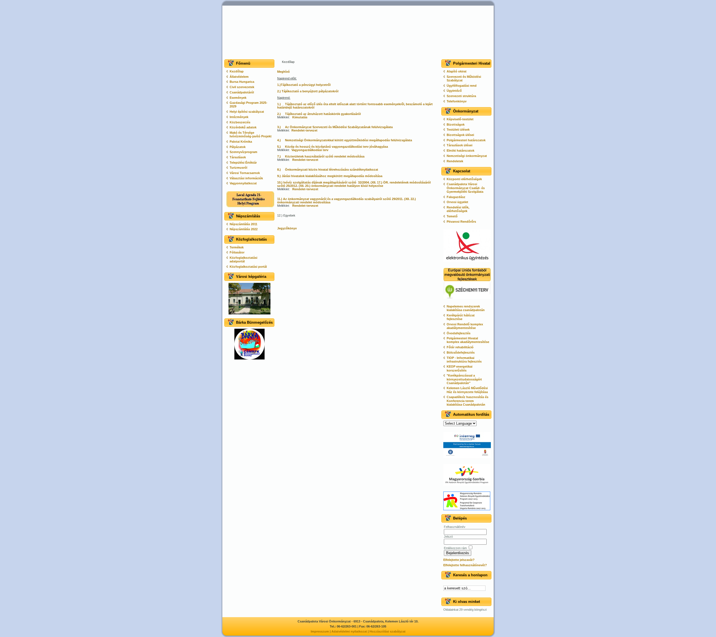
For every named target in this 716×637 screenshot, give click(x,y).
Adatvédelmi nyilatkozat (349, 631)
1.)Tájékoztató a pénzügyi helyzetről (304, 84)
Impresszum (320, 631)
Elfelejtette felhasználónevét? (465, 565)
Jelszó (448, 536)
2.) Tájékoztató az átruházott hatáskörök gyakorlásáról (319, 114)
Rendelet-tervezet (304, 130)
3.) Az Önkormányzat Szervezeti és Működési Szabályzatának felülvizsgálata (335, 127)
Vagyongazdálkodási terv (309, 150)
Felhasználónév (454, 526)
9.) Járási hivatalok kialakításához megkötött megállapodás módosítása (329, 176)
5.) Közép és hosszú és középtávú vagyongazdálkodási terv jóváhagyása (332, 146)
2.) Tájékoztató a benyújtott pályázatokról (307, 91)
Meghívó (283, 71)
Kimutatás (299, 117)
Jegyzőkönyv (287, 228)
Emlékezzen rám (455, 548)
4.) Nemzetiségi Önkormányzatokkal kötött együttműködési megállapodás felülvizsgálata (344, 140)
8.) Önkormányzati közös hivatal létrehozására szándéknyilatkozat (327, 169)
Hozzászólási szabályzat (387, 631)
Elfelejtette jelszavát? (459, 559)
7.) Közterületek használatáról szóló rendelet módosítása (320, 156)
